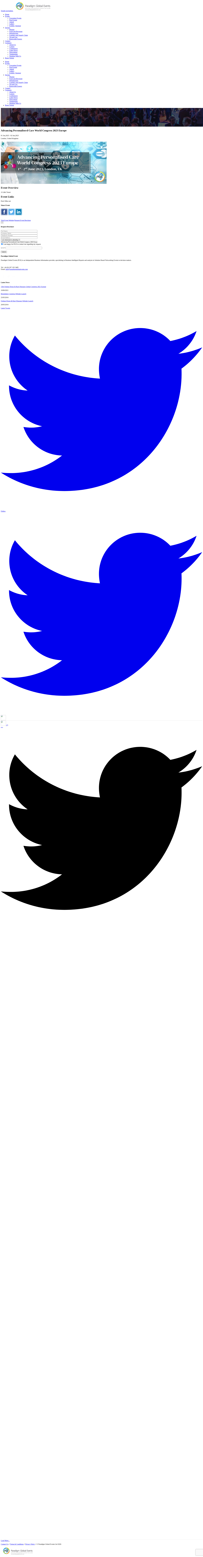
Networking (13, 52)
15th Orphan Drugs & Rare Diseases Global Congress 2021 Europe (23, 287)
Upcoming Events (15, 18)
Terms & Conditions (17, 1544)
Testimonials (13, 54)
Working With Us (15, 56)
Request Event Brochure (22, 220)
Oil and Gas (13, 37)
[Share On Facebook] (4, 215)
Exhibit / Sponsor (15, 26)
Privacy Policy (30, 1544)
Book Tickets (9, 58)
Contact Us (4, 1544)
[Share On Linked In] (18, 215)
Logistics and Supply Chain (18, 35)
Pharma (11, 29)
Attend (11, 22)
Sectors (7, 28)
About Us (12, 45)
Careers (11, 47)
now (2, 727)
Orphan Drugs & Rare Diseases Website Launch (17, 301)
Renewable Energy (15, 39)
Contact (7, 41)
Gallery (11, 24)
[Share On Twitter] (11, 215)
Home (7, 14)
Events (7, 16)
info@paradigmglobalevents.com (17, 269)
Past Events (13, 20)
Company (8, 43)
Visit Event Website (7, 220)
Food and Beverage (15, 31)
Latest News (13, 50)
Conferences (13, 48)
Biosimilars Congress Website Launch (13, 294)
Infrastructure (13, 33)
